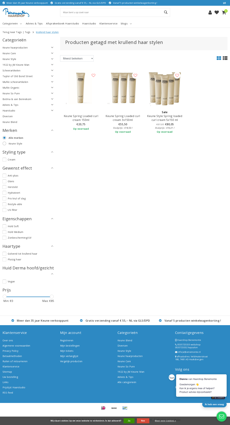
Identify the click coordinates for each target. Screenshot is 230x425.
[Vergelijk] (225, 3)
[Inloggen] (210, 12)
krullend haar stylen (47, 32)
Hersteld (13, 187)
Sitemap (7, 371)
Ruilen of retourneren (15, 361)
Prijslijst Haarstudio (14, 387)
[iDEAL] (104, 409)
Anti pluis (13, 175)
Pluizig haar (14, 259)
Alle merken (16, 137)
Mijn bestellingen (70, 345)
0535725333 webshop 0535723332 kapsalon (188, 346)
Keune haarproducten (130, 356)
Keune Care (124, 361)
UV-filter (12, 209)
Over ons (8, 340)
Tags (27, 32)
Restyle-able (15, 204)
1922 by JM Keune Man (131, 371)
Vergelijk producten (71, 361)
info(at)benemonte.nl (189, 352)
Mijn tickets (67, 350)
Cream (11, 159)
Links (5, 382)
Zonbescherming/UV (19, 237)
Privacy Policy (11, 350)
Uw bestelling (10, 377)
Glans (11, 181)
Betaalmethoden (12, 356)
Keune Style (15, 143)
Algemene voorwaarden (16, 345)
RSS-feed (8, 392)
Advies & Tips (125, 377)
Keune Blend (125, 340)
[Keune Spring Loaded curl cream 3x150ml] (122, 87)
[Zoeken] (166, 12)
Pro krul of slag (17, 198)
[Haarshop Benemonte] (16, 12)
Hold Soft (13, 226)
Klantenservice (11, 366)
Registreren (66, 340)
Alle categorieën (127, 382)
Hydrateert (14, 192)
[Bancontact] (126, 409)
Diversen (123, 345)
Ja (129, 421)
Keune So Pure (126, 366)
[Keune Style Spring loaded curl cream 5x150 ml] (164, 87)
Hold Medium (15, 232)
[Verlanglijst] (217, 12)
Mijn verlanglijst (69, 356)
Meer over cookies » (165, 421)
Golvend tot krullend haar (22, 253)
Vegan (11, 281)
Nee (143, 421)
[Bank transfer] (115, 409)
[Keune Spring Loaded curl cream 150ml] (81, 87)
